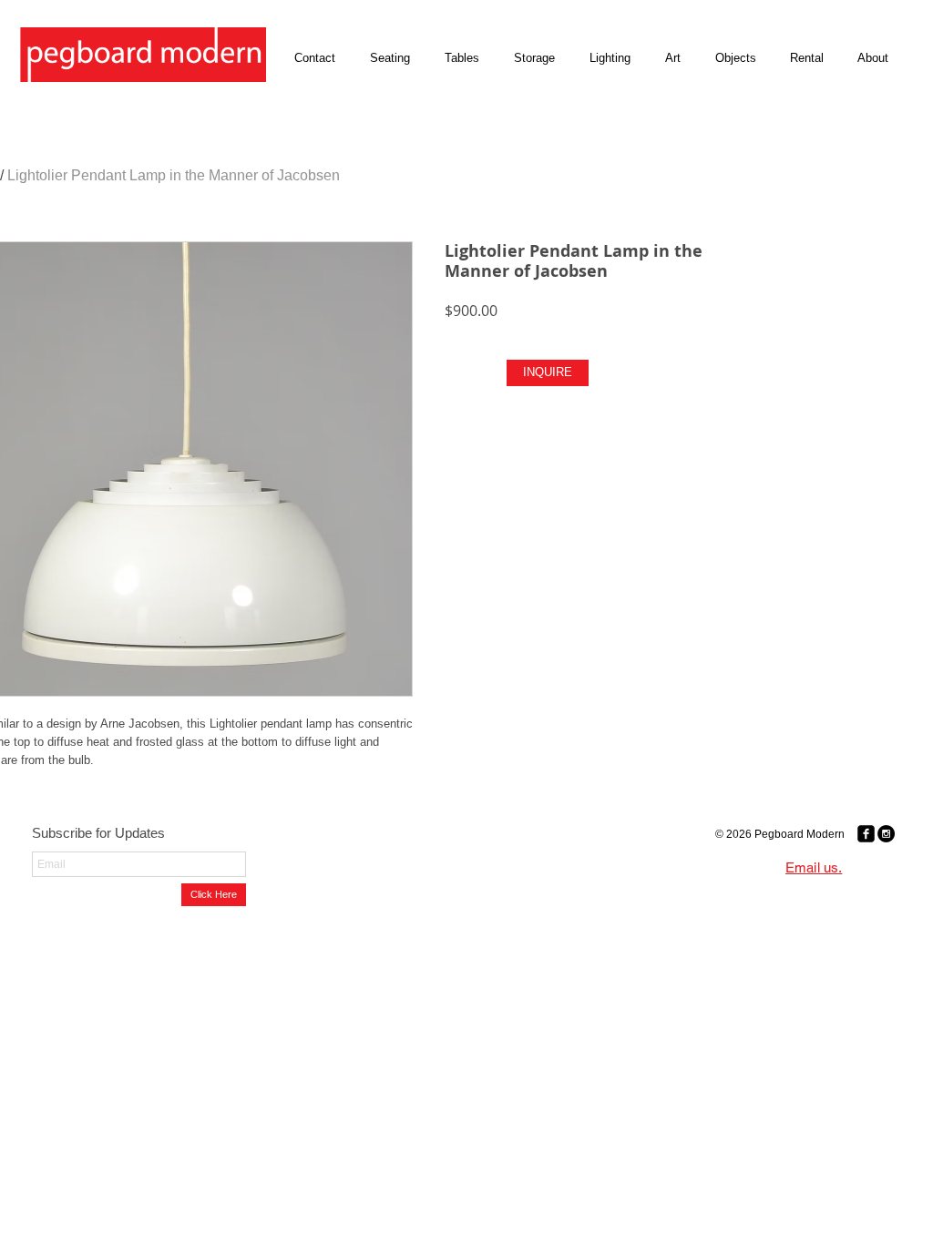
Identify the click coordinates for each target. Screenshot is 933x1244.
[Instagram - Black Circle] (886, 833)
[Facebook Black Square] (866, 833)
